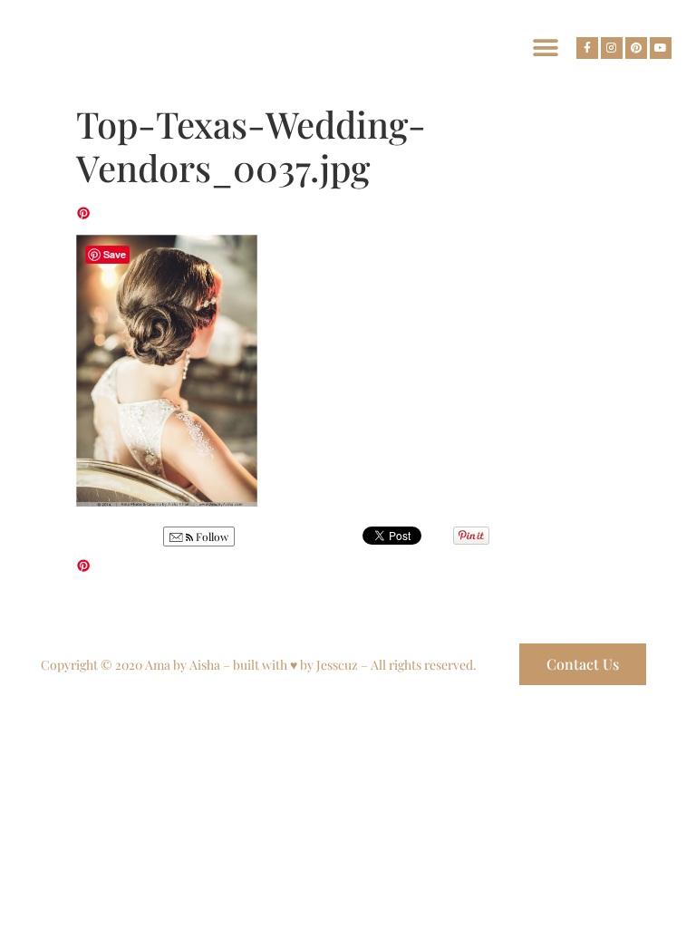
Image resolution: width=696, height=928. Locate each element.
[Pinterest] (636, 48)
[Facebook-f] (587, 48)
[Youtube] (661, 48)
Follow (210, 536)
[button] (545, 47)
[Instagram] (612, 48)
